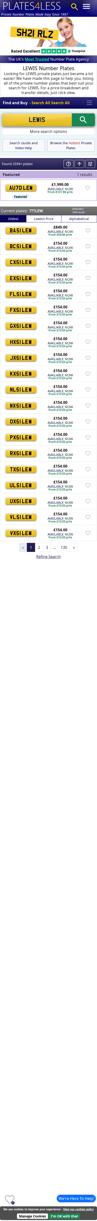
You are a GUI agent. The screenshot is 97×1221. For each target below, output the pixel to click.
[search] (83, 119)
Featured (20, 197)
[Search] (75, 7)
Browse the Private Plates (71, 145)
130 (64, 547)
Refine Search (48, 556)
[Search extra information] (68, 164)
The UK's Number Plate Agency (48, 59)
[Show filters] (90, 164)
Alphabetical (79, 218)
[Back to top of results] (79, 164)
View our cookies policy (78, 1209)
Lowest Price (43, 218)
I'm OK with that (64, 1216)
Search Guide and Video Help (23, 145)
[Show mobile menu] (86, 6)
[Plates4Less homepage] (32, 5)
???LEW (36, 210)
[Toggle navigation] (89, 103)
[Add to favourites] (88, 187)
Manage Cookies (32, 1216)
